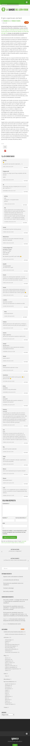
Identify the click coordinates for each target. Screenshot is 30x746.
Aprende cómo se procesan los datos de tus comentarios (13, 542)
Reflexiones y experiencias (12, 669)
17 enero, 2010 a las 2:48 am (8, 231)
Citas (5, 673)
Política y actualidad (10, 667)
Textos (5, 707)
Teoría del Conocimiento (11, 652)
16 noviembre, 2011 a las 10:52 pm (9, 392)
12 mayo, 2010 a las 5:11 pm (8, 282)
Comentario (6, 503)
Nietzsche (7, 699)
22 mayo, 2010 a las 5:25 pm (8, 295)
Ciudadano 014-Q (6, 21)
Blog (5, 655)
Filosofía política (9, 647)
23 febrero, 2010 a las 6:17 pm (10, 221)
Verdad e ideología (8, 588)
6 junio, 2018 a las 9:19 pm (9, 316)
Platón (6, 701)
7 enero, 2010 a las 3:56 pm (9, 204)
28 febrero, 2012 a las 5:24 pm (8, 425)
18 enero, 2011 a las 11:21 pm (8, 360)
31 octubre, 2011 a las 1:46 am (8, 381)
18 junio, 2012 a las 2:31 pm (8, 451)
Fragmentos (8, 661)
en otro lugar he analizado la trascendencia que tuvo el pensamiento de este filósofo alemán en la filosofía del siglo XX (15, 31)
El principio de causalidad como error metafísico (13, 583)
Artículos (6, 637)
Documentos (8, 688)
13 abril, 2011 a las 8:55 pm (8, 370)
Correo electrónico (21, 518)
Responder (26, 167)
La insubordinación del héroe (11, 580)
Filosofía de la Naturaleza (11, 644)
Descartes (7, 687)
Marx (6, 698)
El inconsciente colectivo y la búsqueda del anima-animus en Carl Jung (14, 619)
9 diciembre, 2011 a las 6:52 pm (8, 404)
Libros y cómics (9, 662)
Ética (6, 643)
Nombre (5, 518)
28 (27, 22)
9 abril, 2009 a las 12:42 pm (8, 179)
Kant (6, 693)
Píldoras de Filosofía (16, 21)
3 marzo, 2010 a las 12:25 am (8, 242)
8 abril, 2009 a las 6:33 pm (8, 166)
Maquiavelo (8, 696)
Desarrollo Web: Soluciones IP (15, 741)
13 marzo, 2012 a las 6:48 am (8, 442)
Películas (7, 664)
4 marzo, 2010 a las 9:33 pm (8, 259)
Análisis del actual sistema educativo (13, 632)
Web (3, 523)
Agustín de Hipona (9, 684)
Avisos (6, 658)
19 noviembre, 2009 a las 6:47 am (9, 190)
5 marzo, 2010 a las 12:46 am (8, 270)
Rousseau (7, 702)
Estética (7, 641)
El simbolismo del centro (14, 624)
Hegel (6, 690)
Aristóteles (7, 685)
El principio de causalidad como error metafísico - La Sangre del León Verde (13, 606)
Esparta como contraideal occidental (13, 576)
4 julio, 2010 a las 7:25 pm (8, 328)
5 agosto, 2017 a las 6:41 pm (8, 482)
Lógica (6, 695)
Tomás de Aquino (9, 704)
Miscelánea (7, 679)
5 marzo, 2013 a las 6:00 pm (8, 464)
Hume (6, 691)
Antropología (8, 640)
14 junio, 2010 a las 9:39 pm (8, 306)
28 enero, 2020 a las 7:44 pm (8, 495)
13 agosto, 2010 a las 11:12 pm (8, 338)
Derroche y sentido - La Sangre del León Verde (15, 599)
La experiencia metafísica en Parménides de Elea (15, 614)
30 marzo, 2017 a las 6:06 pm (8, 473)
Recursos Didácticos (9, 681)
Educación (7, 659)
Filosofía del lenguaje (10, 646)
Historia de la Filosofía (10, 649)
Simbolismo (8, 650)
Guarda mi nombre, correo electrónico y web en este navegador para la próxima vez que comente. (14, 532)
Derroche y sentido (8, 591)
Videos (6, 670)
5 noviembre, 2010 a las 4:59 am (9, 351)
